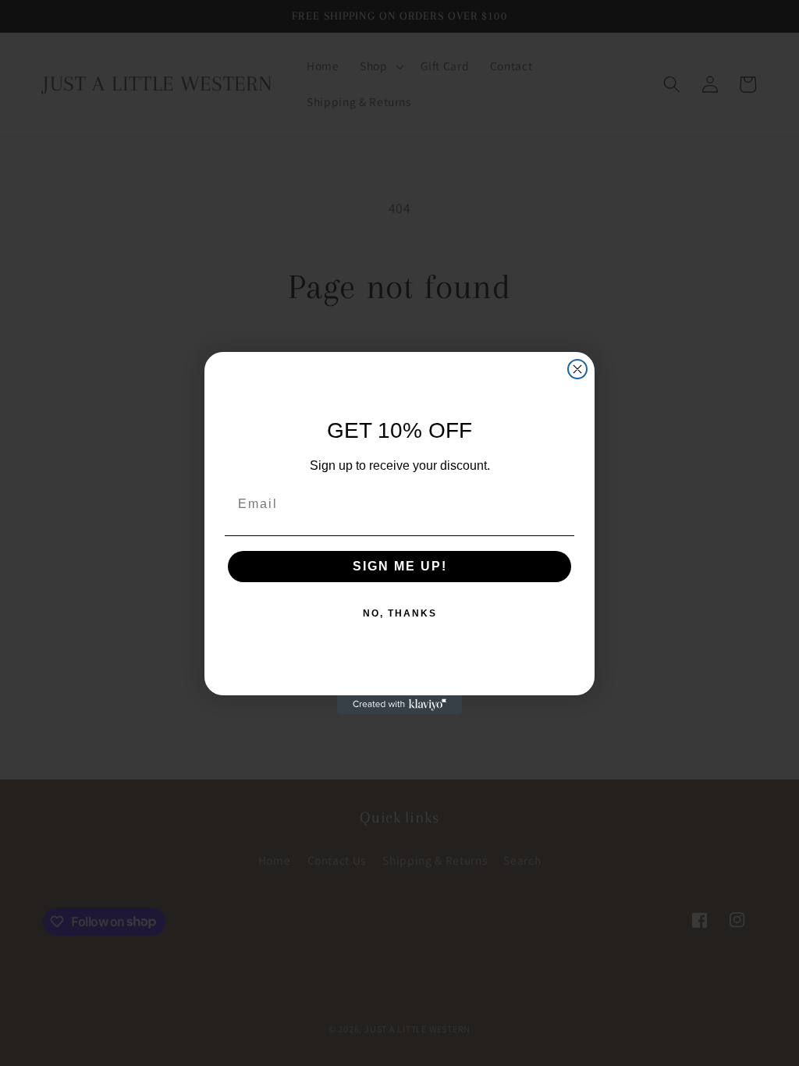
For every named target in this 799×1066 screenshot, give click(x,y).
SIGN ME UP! (400, 566)
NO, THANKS (400, 613)
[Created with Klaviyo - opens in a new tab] (399, 704)
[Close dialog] (577, 369)
